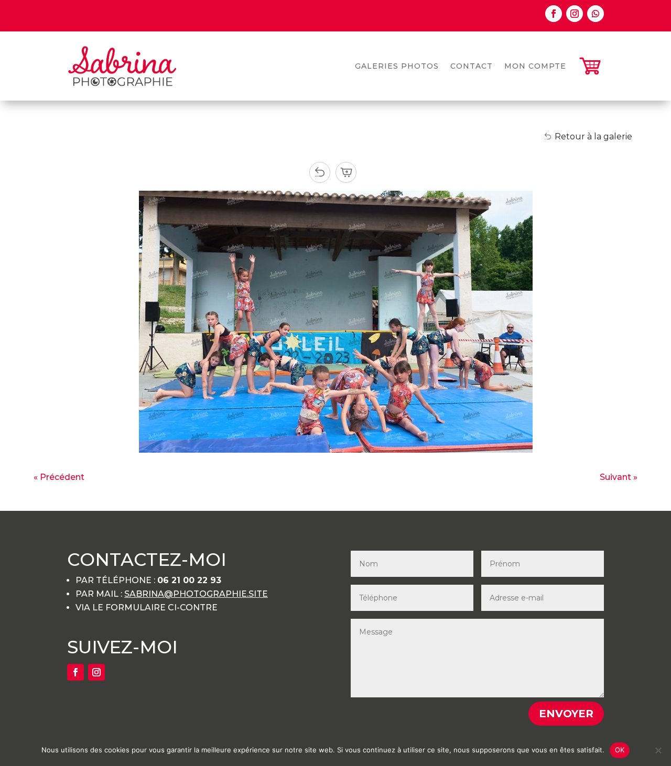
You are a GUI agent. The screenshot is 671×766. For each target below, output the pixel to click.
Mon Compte (535, 66)
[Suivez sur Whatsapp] (595, 13)
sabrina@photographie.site (196, 594)
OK (620, 750)
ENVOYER (566, 713)
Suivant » (618, 477)
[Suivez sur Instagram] (574, 13)
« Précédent (59, 477)
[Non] (658, 750)
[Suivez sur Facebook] (553, 13)
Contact (471, 66)
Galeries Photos (397, 66)
